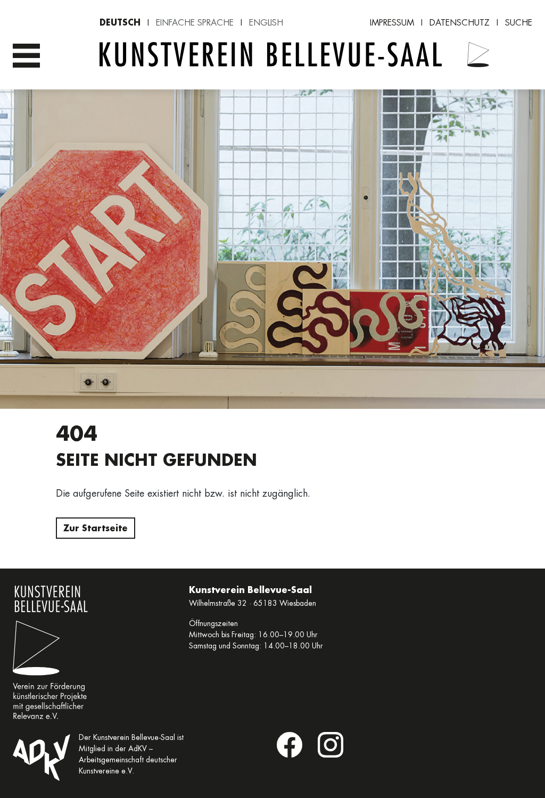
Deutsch (120, 22)
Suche (518, 22)
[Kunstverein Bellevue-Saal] (478, 56)
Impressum (392, 22)
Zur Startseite (95, 527)
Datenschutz (460, 22)
